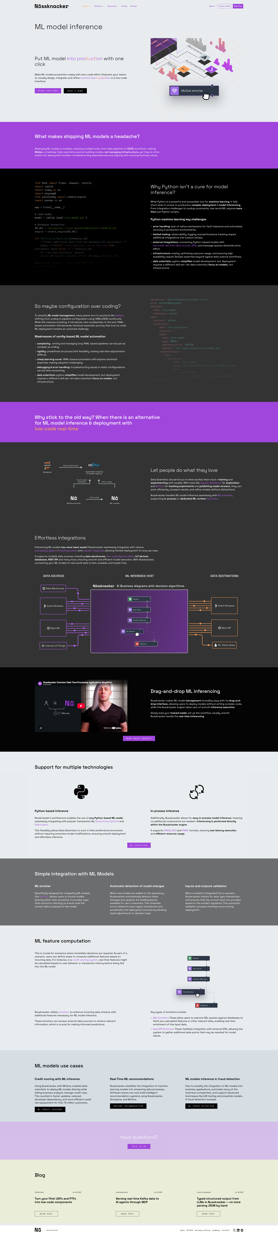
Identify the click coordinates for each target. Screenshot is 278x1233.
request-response (93, 550)
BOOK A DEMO (75, 90)
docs (182, 1230)
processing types (45, 550)
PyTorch (114, 820)
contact (225, 1230)
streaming (63, 550)
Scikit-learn (41, 823)
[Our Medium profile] (242, 1230)
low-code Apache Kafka (120, 556)
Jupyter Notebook (210, 482)
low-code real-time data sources (172, 244)
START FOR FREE (48, 90)
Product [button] (85, 6)
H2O (174, 829)
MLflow (160, 485)
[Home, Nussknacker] (58, 6)
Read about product (139, 737)
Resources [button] (112, 6)
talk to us (139, 1145)
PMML (185, 829)
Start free (238, 6)
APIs (194, 244)
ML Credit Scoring (50, 1108)
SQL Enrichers (160, 1016)
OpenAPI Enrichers (163, 1028)
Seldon (119, 314)
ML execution (139, 844)
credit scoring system (85, 959)
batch (73, 550)
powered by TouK (52, 1230)
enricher (44, 895)
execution (212, 497)
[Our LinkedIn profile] (238, 1230)
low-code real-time (56, 428)
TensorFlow (101, 820)
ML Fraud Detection (201, 1104)
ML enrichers (225, 494)
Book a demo (225, 6)
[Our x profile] (234, 1230)
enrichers (64, 1011)
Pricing (124, 6)
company (216, 1230)
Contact (133, 6)
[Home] (38, 1230)
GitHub (190, 1230)
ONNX (167, 829)
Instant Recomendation (128, 1104)
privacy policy (202, 1230)
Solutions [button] (98, 6)
